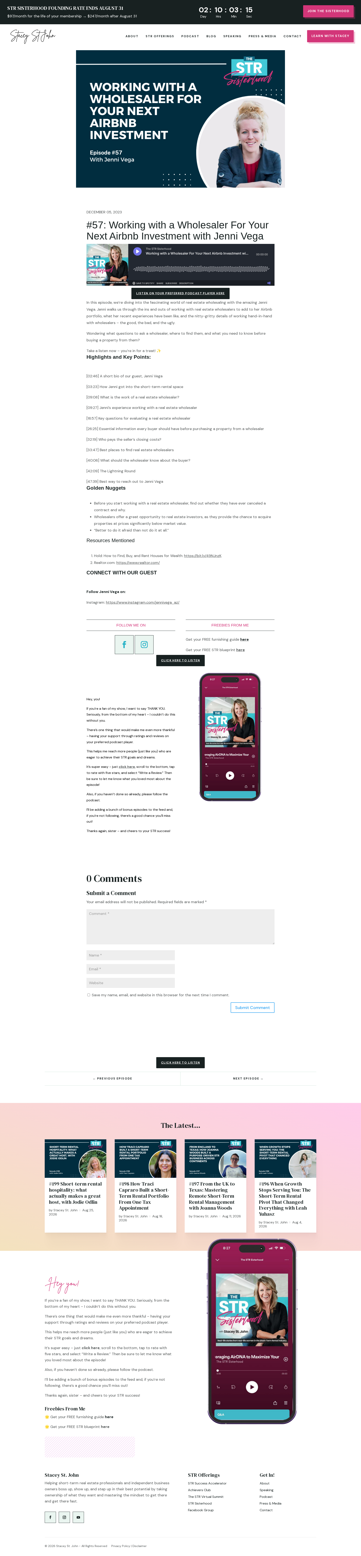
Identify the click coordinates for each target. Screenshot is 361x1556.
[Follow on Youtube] (78, 1517)
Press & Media (262, 36)
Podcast (190, 36)
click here (127, 767)
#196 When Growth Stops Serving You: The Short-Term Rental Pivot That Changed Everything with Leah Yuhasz (285, 1198)
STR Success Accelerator (207, 1483)
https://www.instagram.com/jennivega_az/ (142, 602)
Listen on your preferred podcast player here (180, 293)
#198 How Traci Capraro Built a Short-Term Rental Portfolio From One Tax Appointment (144, 1195)
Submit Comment (252, 1007)
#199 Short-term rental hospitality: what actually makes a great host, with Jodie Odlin (75, 1192)
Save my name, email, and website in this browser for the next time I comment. (160, 995)
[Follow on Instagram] (144, 644)
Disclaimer (139, 1546)
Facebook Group (201, 1510)
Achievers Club (199, 1490)
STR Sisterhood (200, 1503)
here (240, 649)
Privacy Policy (120, 1546)
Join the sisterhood (329, 11)
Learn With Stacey (330, 36)
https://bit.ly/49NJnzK (202, 555)
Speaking (232, 36)
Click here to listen (180, 660)
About (132, 36)
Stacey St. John (65, 1210)
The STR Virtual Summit (206, 1497)
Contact (292, 36)
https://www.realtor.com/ (138, 562)
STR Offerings (160, 36)
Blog (211, 36)
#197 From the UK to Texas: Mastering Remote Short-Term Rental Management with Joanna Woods (212, 1195)
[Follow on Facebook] (124, 644)
